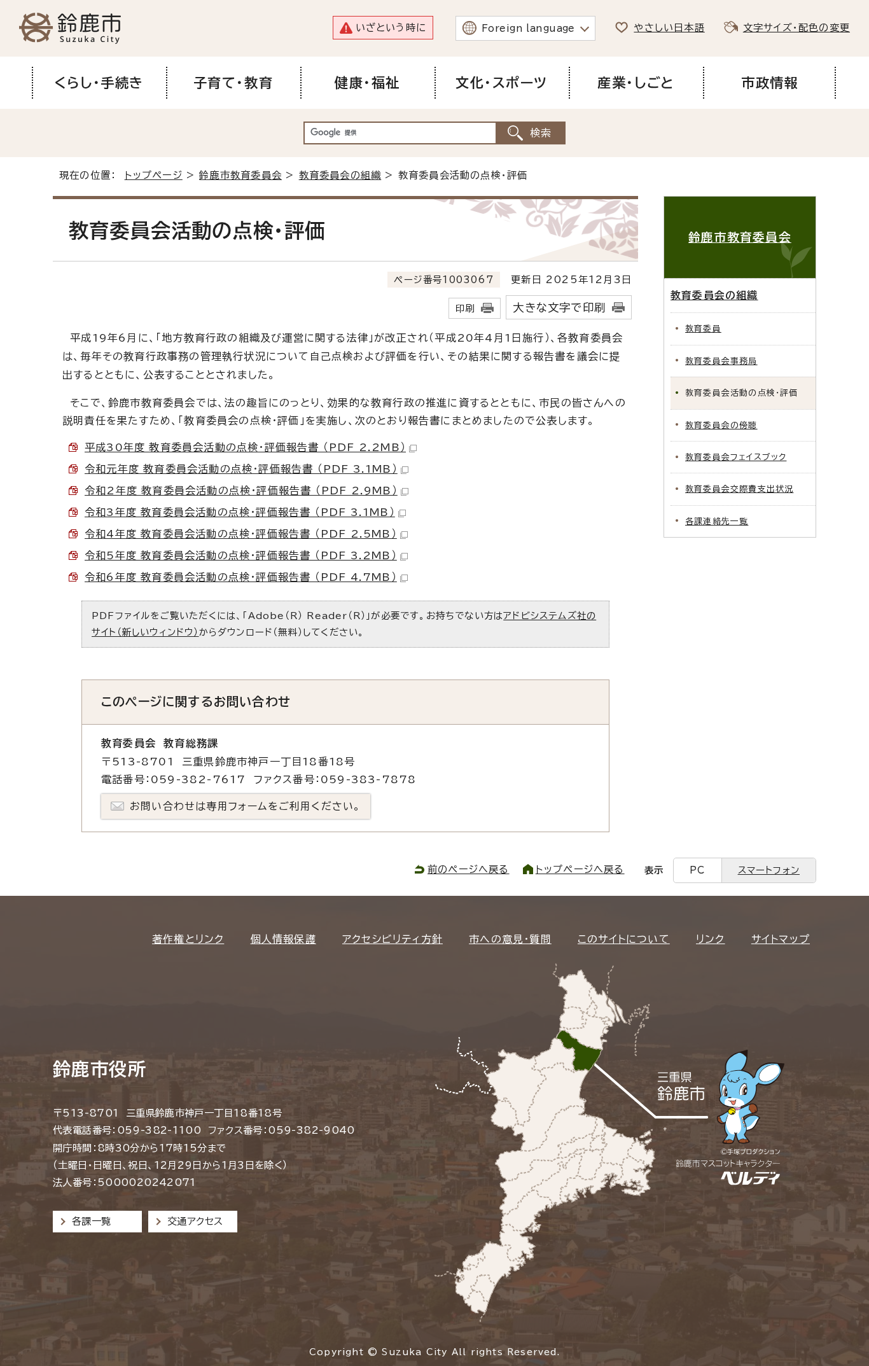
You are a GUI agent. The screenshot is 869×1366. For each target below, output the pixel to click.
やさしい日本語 (669, 27)
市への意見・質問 (510, 939)
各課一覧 (91, 1221)
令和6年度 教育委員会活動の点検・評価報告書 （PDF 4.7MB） (241, 577)
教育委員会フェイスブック (735, 457)
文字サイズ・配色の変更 (796, 27)
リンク (710, 939)
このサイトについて (624, 939)
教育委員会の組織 (340, 175)
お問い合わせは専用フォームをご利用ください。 (245, 806)
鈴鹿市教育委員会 (240, 175)
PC (697, 870)
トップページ (154, 175)
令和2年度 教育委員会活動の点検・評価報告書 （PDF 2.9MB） (241, 490)
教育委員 (703, 328)
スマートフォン (769, 870)
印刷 (465, 308)
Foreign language (528, 28)
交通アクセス (195, 1221)
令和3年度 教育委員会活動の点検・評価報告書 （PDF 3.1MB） (240, 512)
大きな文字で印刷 (559, 307)
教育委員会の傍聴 (721, 425)
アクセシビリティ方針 (392, 939)
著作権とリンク (188, 939)
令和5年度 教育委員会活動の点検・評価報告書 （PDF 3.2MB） (241, 555)
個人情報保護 (283, 939)
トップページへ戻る (580, 869)
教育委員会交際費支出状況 (739, 489)
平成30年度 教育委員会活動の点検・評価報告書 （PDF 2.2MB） (245, 447)
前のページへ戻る (469, 869)
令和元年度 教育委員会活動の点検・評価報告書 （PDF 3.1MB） (241, 469)
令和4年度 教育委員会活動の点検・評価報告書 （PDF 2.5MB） (241, 534)
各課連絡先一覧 (716, 521)
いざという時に (391, 27)
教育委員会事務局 (721, 361)
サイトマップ (780, 939)
